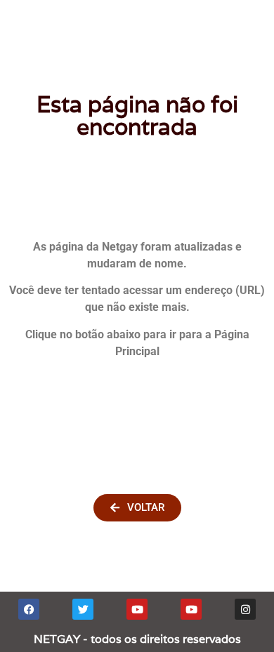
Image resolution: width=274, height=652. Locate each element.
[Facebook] (28, 609)
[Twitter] (82, 609)
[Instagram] (245, 609)
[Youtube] (137, 609)
